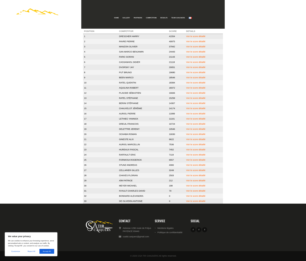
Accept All (47, 251)
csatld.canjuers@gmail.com (136, 236)
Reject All (31, 251)
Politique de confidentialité (169, 232)
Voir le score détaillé (195, 36)
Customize (15, 251)
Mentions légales (165, 228)
